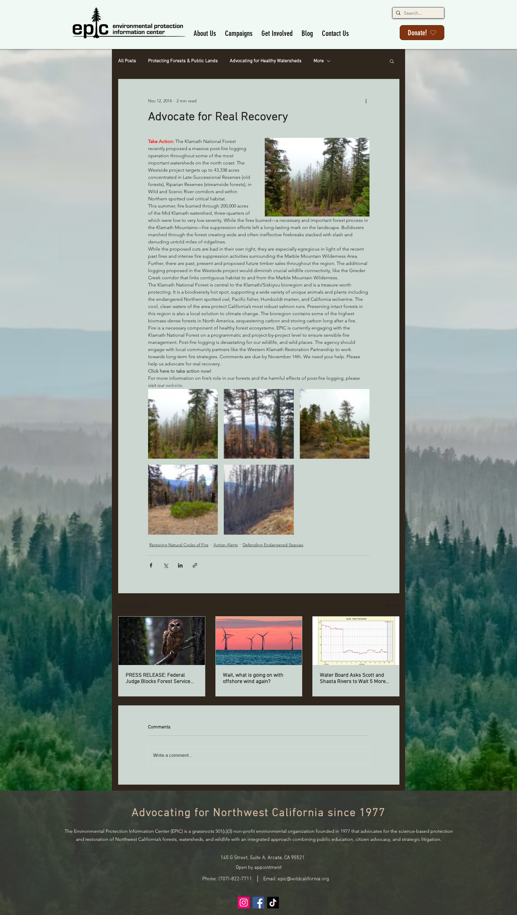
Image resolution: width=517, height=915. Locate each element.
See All (392, 605)
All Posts (127, 61)
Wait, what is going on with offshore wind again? (253, 678)
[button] (205, 33)
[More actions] (365, 100)
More (319, 61)
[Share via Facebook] (151, 565)
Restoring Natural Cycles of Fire (179, 545)
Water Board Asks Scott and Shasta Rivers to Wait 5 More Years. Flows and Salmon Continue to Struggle (353, 678)
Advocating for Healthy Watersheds (266, 61)
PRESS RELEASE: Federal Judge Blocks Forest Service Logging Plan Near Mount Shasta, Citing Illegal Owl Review (158, 678)
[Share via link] (195, 565)
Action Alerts (225, 545)
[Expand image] (183, 424)
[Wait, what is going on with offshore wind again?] (259, 641)
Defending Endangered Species (273, 545)
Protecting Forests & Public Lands (183, 61)
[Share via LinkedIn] (180, 565)
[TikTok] (273, 902)
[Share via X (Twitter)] (165, 565)
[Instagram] (244, 902)
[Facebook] (258, 902)
